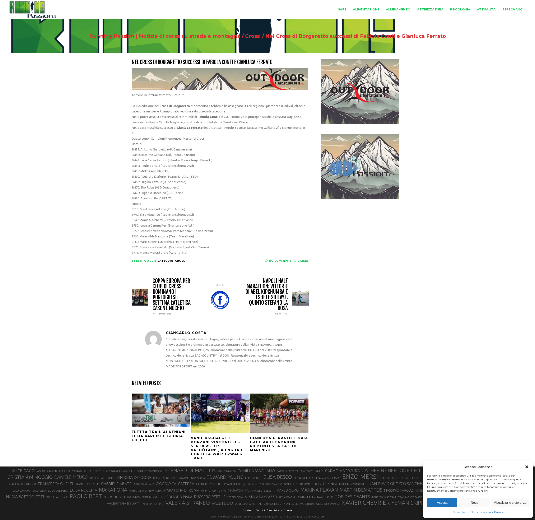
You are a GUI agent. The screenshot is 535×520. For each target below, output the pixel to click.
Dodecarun (198, 477)
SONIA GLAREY (306, 497)
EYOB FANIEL (412, 477)
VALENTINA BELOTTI (124, 503)
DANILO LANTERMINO (103, 478)
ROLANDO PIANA (179, 497)
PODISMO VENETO (153, 497)
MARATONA (113, 489)
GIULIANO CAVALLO (271, 484)
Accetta (442, 502)
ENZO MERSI (360, 476)
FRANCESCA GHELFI (55, 483)
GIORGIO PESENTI (208, 484)
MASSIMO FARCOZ (398, 490)
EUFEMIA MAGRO (391, 477)
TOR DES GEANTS (352, 496)
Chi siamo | (249, 510)
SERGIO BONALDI (237, 497)
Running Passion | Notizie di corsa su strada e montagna (164, 36)
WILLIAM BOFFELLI (327, 503)
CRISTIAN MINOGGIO (30, 477)
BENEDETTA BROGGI (150, 471)
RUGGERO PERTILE (209, 497)
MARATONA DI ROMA (181, 490)
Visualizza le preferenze (510, 502)
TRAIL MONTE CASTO (410, 497)
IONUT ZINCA (326, 484)
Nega (474, 502)
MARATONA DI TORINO (213, 490)
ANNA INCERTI (93, 471)
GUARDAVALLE (304, 484)
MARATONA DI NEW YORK (145, 490)
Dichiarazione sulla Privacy (487, 512)
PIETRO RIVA (131, 497)
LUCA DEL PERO (58, 490)
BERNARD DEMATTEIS (190, 470)
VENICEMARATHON (303, 503)
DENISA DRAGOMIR (178, 477)
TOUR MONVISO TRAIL (384, 497)
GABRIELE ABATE (116, 483)
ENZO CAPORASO (328, 477)
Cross (252, 36)
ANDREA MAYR (47, 471)
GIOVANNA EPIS (231, 484)
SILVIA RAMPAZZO (263, 497)
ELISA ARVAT (253, 477)
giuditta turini (250, 484)
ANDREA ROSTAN (70, 471)
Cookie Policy (461, 512)
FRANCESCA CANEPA (20, 484)
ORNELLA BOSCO (57, 497)
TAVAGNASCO (325, 497)
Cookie (288, 510)
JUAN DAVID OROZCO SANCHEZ (395, 483)
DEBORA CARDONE (134, 477)
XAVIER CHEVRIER (366, 502)
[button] (527, 467)
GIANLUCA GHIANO (143, 484)
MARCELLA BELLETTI (262, 490)
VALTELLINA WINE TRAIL (248, 503)
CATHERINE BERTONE (385, 470)
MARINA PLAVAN (319, 489)
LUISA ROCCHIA (83, 490)
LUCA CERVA (39, 490)
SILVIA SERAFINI (287, 497)
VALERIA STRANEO (187, 503)
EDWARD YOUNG (224, 477)
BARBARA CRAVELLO (119, 471)
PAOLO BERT (86, 496)
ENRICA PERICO (304, 477)
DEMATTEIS (158, 478)
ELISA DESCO (278, 477)
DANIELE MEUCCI (71, 477)
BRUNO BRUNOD (226, 471)
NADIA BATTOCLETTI (25, 496)
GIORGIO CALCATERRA (175, 484)
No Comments (280, 260)
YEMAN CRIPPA (409, 503)
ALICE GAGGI (23, 470)
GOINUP (289, 484)
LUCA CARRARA (22, 490)
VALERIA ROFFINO (153, 503)
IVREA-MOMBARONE (352, 484)
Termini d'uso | (264, 510)
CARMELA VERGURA (342, 471)
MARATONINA (238, 490)
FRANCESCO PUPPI (87, 484)
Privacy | (278, 510)
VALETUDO (222, 503)
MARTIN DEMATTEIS (361, 489)
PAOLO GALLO (112, 497)
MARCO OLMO (287, 490)
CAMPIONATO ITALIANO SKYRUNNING (300, 471)
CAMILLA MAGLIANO (256, 470)
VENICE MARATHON (277, 503)
